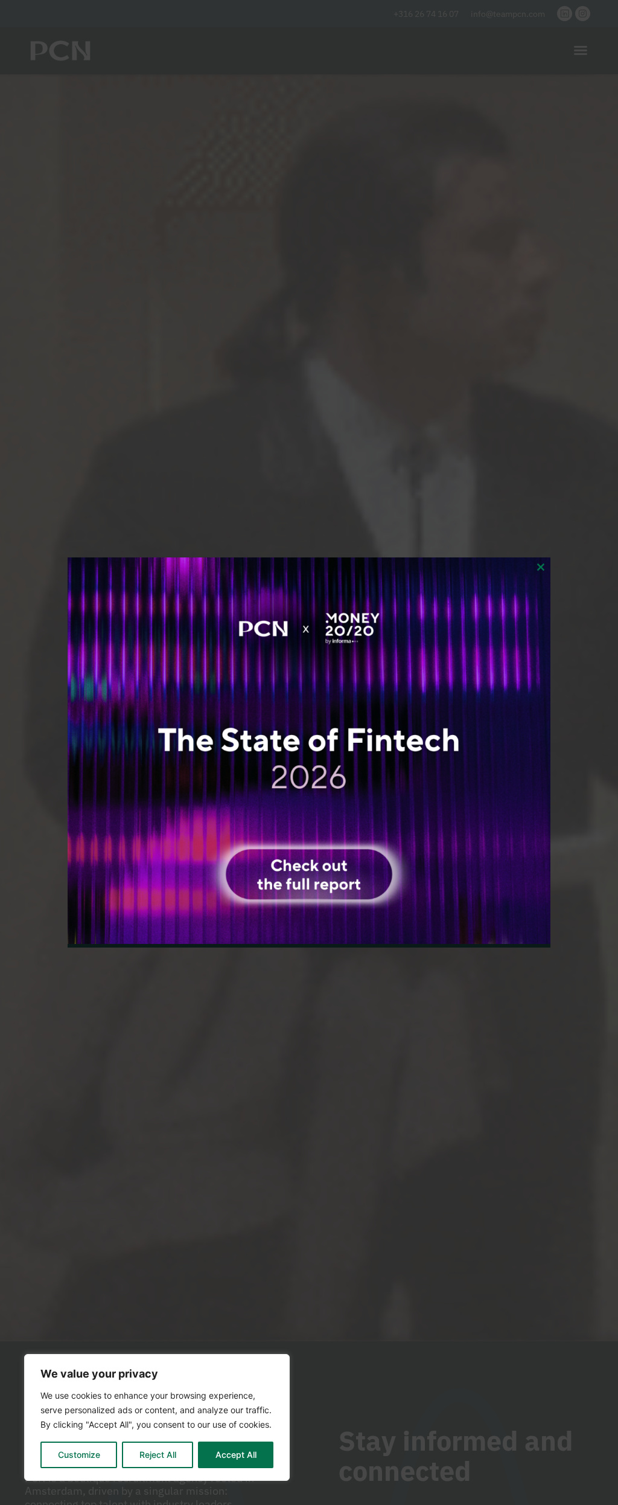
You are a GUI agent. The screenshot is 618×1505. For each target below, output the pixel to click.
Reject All (157, 1454)
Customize (79, 1454)
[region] (157, 1417)
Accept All (235, 1454)
